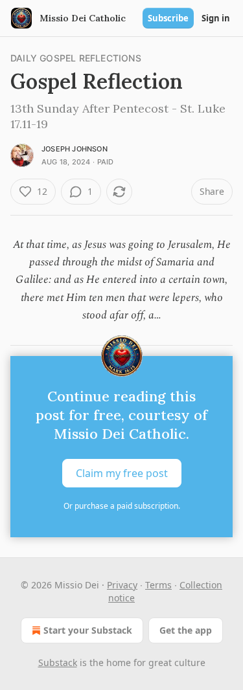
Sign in (216, 18)
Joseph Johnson (74, 148)
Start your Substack (87, 630)
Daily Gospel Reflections (75, 57)
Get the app (185, 630)
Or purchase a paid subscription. (122, 505)
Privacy (122, 585)
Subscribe (168, 18)
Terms (158, 585)
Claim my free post (122, 473)
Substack (57, 662)
